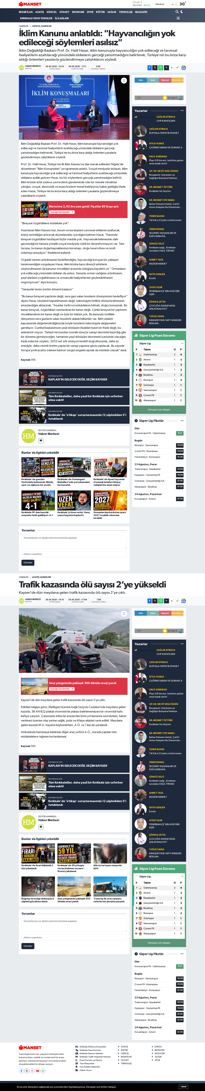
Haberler (23, 26)
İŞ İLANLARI (62, 18)
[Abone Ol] (183, 68)
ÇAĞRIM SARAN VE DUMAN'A (165, 147)
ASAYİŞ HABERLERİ (41, 577)
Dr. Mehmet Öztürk (160, 187)
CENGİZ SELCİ (156, 244)
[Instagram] (32, 1070)
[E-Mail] (40, 440)
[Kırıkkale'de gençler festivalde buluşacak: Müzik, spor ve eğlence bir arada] (38, 467)
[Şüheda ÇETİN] (141, 305)
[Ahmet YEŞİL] (141, 261)
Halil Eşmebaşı (158, 156)
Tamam (183, 1087)
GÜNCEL (52, 12)
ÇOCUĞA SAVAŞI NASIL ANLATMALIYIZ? (162, 307)
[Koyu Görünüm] (181, 12)
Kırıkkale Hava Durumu (90, 1050)
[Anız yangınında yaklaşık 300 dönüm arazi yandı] (74, 886)
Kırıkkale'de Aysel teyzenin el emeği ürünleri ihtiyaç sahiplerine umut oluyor (109, 482)
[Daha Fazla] (166, 67)
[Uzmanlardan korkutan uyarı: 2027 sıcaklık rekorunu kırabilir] (110, 500)
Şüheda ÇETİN (157, 302)
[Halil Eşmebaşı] (141, 160)
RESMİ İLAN (26, 12)
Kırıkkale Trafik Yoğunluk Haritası (95, 1057)
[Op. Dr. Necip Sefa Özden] (141, 174)
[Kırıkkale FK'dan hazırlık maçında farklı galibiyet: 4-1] (38, 500)
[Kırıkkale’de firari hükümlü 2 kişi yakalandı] (38, 853)
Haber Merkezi (48, 433)
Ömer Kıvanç (156, 229)
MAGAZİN (141, 12)
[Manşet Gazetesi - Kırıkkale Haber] (30, 4)
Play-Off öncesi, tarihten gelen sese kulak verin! (166, 162)
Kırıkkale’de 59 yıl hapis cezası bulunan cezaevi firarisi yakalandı (70, 868)
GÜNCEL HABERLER (42, 26)
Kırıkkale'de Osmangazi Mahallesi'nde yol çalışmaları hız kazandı (73, 482)
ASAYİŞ (39, 12)
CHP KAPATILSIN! (166, 121)
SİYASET (64, 12)
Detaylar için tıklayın (159, 409)
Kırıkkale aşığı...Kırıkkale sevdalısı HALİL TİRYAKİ (162, 249)
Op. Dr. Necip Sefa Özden (163, 171)
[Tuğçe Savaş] (141, 320)
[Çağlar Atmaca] (144, 117)
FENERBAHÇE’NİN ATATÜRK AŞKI (164, 293)
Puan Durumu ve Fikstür (91, 1060)
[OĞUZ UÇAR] (141, 291)
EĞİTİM (100, 12)
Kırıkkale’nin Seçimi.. (160, 191)
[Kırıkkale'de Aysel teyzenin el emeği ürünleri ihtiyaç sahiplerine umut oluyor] (110, 467)
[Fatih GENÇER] (141, 276)
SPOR (90, 12)
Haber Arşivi (86, 1070)
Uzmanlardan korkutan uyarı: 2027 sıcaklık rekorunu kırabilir (109, 515)
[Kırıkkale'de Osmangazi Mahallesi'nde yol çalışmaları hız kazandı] (74, 467)
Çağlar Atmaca (166, 117)
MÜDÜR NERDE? (158, 264)
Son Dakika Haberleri (90, 1067)
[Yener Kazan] (141, 218)
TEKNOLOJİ (126, 12)
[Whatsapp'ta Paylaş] (160, 67)
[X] (26, 1070)
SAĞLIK (111, 12)
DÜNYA (158, 1047)
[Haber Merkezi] (28, 436)
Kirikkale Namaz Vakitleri (91, 1053)
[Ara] (177, 12)
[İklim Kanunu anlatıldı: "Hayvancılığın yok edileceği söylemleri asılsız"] (74, 107)
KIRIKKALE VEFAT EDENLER (36, 18)
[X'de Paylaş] (154, 67)
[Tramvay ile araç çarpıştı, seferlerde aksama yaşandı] (110, 886)
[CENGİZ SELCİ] (141, 247)
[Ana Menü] (178, 18)
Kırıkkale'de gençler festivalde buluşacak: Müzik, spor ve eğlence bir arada (37, 482)
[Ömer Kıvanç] (141, 232)
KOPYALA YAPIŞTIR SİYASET (164, 133)
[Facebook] (21, 1070)
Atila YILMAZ (156, 143)
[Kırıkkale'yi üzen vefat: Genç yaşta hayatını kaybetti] (74, 500)
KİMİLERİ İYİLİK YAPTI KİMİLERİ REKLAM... (165, 322)
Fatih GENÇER (157, 274)
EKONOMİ (78, 12)
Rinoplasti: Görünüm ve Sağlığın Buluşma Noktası (163, 176)
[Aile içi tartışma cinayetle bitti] (110, 853)
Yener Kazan (156, 216)
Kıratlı (152, 278)
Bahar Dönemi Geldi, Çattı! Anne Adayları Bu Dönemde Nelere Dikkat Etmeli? (164, 206)
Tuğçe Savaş (156, 316)
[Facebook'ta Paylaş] (150, 67)
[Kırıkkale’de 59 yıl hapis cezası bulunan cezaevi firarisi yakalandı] (74, 853)
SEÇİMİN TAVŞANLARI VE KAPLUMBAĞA (162, 235)
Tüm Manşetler (87, 1063)
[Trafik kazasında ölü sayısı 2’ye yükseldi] (74, 640)
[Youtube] (37, 1070)
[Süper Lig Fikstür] (182, 421)
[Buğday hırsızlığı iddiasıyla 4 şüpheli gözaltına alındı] (38, 886)
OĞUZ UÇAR (155, 287)
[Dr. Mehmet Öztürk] (141, 189)
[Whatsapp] (43, 1070)
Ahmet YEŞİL (156, 260)
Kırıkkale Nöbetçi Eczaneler (93, 1047)
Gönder (28, 562)
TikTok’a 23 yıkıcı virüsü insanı (165, 220)
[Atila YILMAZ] (141, 145)
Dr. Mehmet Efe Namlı (162, 200)
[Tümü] (182, 110)
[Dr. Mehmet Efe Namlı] (141, 203)
